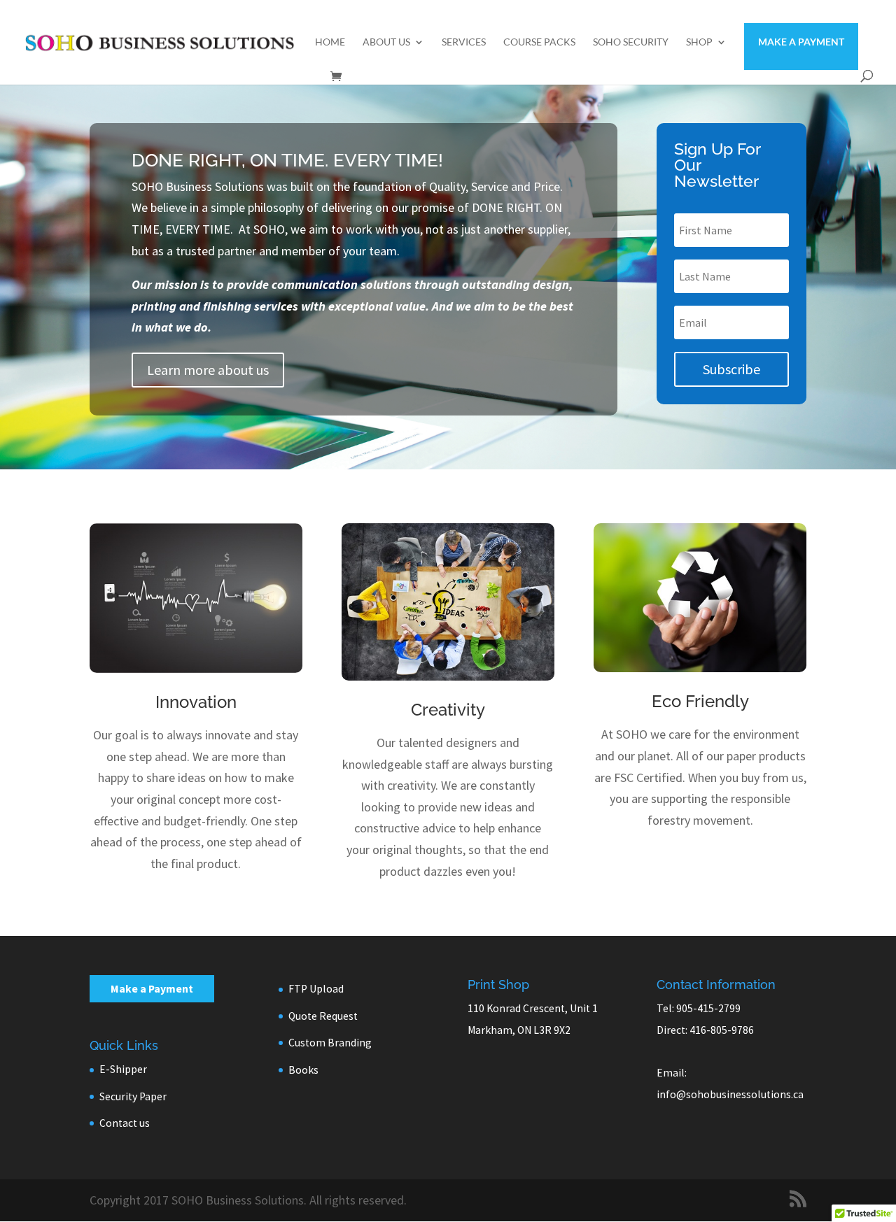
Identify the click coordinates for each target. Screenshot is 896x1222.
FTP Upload (316, 988)
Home (330, 42)
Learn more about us (208, 369)
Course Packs (539, 42)
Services (464, 42)
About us (386, 42)
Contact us (124, 1123)
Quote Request (323, 1016)
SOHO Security (630, 42)
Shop (699, 42)
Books (303, 1070)
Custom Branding (330, 1042)
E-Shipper (123, 1069)
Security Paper (133, 1096)
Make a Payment (801, 42)
